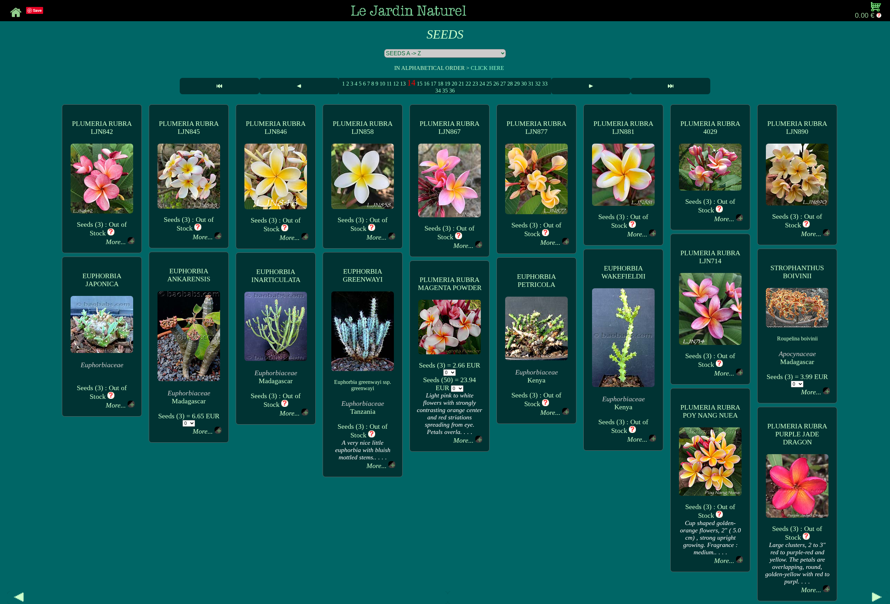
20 (454, 84)
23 (475, 84)
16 (426, 84)
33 (545, 84)
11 (389, 84)
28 (510, 84)
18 (440, 84)
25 (489, 84)
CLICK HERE (487, 68)
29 (517, 84)
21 (461, 84)
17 (433, 84)
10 (382, 84)
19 (447, 84)
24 (482, 84)
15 (419, 84)
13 (403, 84)
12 (396, 84)
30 (524, 84)
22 (468, 84)
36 (452, 91)
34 (438, 91)
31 (531, 84)
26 (496, 84)
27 (503, 84)
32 (538, 84)
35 (445, 91)
